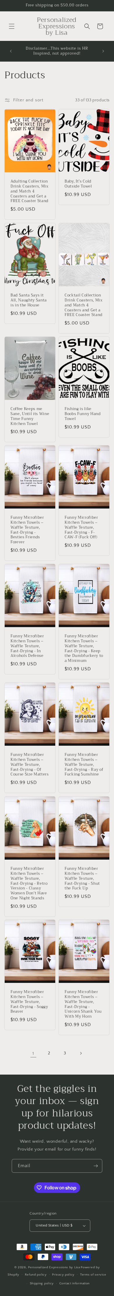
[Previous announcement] (10, 51)
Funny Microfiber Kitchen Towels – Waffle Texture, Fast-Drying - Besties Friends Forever (27, 530)
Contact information (74, 1283)
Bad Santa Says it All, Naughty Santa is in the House (29, 300)
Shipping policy (42, 1283)
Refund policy (36, 1274)
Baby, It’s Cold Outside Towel (78, 184)
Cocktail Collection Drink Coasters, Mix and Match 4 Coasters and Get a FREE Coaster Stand (84, 305)
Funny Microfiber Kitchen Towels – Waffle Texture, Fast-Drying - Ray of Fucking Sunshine (84, 765)
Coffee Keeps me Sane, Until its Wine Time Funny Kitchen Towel (30, 416)
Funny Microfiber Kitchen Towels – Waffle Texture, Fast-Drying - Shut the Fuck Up (82, 878)
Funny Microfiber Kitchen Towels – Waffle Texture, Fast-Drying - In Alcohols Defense (27, 646)
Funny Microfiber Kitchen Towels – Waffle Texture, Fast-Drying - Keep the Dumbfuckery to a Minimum (84, 649)
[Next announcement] (103, 51)
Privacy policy (63, 1274)
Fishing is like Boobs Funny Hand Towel (83, 414)
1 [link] (33, 1053)
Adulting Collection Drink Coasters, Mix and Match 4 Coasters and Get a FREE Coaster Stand (30, 191)
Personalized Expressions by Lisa (54, 1267)
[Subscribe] (95, 1166)
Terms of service (93, 1274)
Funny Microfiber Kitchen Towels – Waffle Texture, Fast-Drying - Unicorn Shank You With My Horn (83, 1004)
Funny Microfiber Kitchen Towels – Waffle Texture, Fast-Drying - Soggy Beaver (29, 1002)
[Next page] (80, 1053)
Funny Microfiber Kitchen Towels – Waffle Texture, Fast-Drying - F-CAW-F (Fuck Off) (81, 528)
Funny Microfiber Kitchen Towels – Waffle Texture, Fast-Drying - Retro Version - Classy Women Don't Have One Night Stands (29, 883)
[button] (11, 26)
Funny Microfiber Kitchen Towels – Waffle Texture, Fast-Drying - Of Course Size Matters (30, 765)
